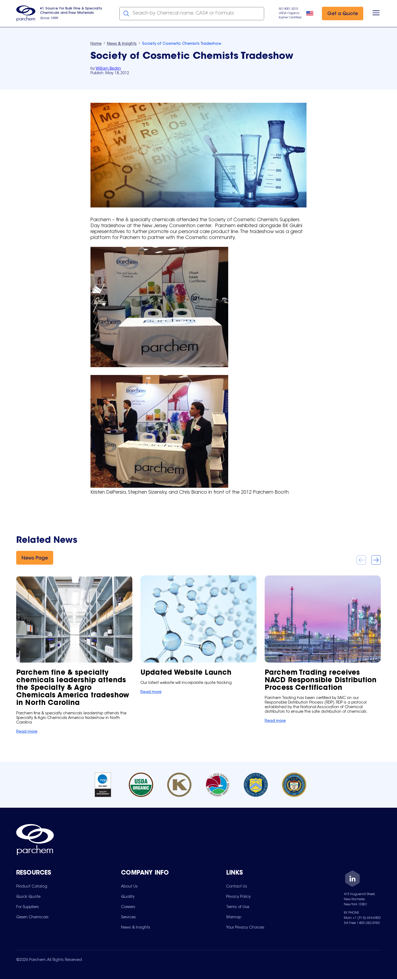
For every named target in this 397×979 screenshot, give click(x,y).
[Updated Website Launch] (198, 635)
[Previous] (361, 560)
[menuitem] (31, 886)
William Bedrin (108, 69)
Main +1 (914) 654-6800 (362, 918)
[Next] (376, 560)
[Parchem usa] (26, 13)
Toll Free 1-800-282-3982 (362, 923)
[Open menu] (376, 13)
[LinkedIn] (352, 879)
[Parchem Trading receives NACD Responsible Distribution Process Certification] (323, 649)
